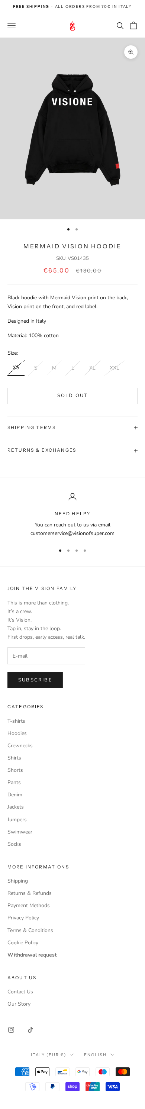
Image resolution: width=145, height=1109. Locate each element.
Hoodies (17, 733)
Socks (14, 844)
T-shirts (16, 721)
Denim (14, 794)
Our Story (18, 1004)
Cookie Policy (22, 942)
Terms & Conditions (30, 930)
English (95, 1054)
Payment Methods (28, 905)
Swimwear (19, 831)
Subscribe (35, 680)
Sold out (72, 395)
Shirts (14, 757)
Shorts (15, 770)
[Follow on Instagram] (11, 1030)
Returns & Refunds (29, 893)
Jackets (15, 806)
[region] (72, 515)
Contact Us (20, 991)
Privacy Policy (23, 917)
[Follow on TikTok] (30, 1030)
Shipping (17, 880)
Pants (14, 782)
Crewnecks (20, 745)
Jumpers (17, 819)
